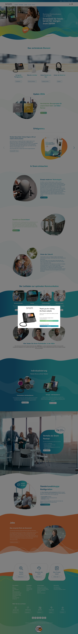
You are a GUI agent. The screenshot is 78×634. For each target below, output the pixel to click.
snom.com (49, 326)
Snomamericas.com (49, 320)
